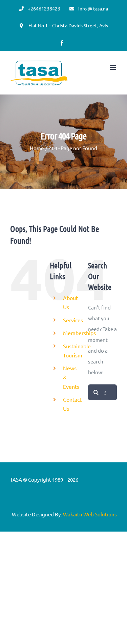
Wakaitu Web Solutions (90, 514)
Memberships (79, 332)
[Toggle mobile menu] (113, 67)
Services (73, 320)
